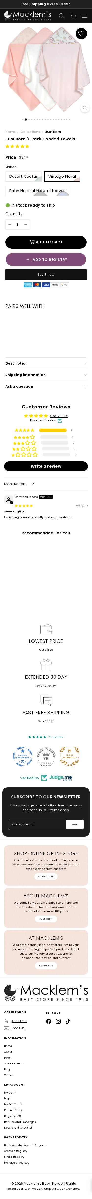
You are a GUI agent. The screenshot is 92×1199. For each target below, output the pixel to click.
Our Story (45, 918)
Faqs (7, 1058)
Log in (8, 1098)
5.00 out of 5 (59, 416)
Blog (7, 1069)
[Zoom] (85, 107)
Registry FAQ (12, 1116)
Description (16, 363)
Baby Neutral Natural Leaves (39, 192)
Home (10, 131)
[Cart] (73, 16)
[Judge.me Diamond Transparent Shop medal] (22, 756)
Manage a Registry (17, 1163)
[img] (24, 506)
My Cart (9, 1093)
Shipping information (25, 374)
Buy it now (46, 274)
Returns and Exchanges (20, 1122)
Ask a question (19, 386)
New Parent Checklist (18, 1128)
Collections (30, 131)
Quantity (14, 214)
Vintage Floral (62, 176)
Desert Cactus (25, 177)
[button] (17, 146)
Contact (9, 1075)
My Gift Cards (13, 1104)
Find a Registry (14, 1157)
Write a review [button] (46, 466)
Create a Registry (15, 1151)
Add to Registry (50, 259)
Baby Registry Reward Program (25, 1145)
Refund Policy (46, 686)
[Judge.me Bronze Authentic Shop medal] (69, 756)
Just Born (53, 131)
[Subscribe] (75, 824)
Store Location (46, 876)
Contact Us (46, 965)
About (8, 1052)
